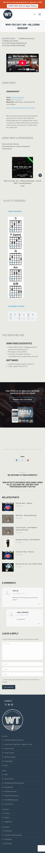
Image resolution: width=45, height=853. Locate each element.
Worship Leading (9, 757)
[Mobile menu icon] (39, 14)
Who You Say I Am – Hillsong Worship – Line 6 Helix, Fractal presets (22, 182)
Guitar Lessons (9, 753)
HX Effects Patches (10, 791)
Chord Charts (7, 149)
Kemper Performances (11, 795)
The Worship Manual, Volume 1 (14, 740)
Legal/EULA (8, 822)
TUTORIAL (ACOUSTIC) (26, 38)
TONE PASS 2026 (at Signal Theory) (22, 6)
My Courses (8, 843)
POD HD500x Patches (11, 800)
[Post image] (8, 507)
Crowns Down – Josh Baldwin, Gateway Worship (26, 528)
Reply (39, 604)
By (23, 449)
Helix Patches (8, 787)
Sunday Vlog (8, 761)
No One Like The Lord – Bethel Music (29, 564)
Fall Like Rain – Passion (24, 503)
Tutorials (16, 449)
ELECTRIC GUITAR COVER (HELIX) (14, 43)
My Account (8, 831)
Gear (5, 765)
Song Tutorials (9, 748)
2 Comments (37, 449)
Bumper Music (9, 779)
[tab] (8, 38)
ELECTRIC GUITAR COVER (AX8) (13, 45)
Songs (12, 449)
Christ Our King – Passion (25, 552)
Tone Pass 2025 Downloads (13, 835)
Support (7, 817)
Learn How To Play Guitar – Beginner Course (18, 744)
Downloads (8, 839)
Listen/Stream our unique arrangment (16, 146)
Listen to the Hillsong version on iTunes (20, 108)
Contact (7, 813)
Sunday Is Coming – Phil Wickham (28, 540)
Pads (6, 774)
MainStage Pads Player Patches (14, 783)
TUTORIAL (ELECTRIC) (10, 41)
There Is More (17, 100)
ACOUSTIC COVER (8, 38)
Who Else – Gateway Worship (26, 515)
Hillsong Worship (18, 97)
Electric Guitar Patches (10, 144)
